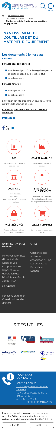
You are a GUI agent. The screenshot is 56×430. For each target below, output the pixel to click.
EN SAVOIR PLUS (43, 419)
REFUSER (14, 425)
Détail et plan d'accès (39, 402)
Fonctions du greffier (13, 295)
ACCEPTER (41, 425)
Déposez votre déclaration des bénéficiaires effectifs (13, 274)
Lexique (34, 270)
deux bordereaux (16, 78)
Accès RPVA (9, 280)
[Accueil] (3, 16)
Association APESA (41, 260)
